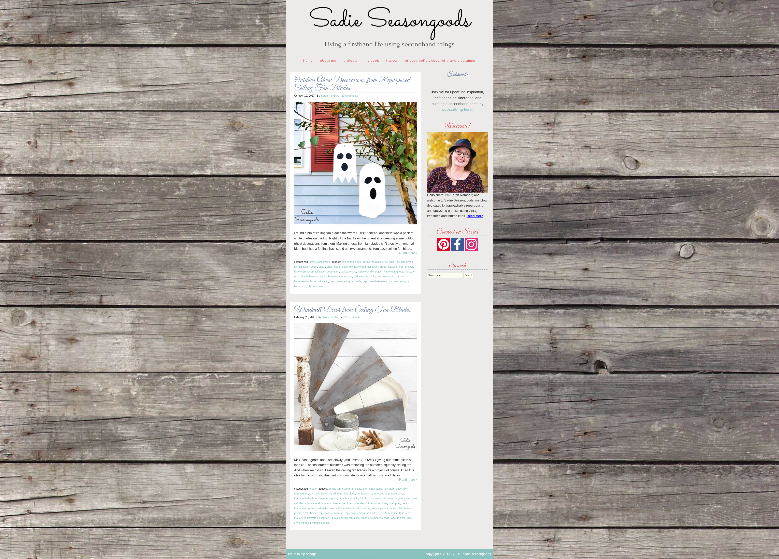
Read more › (408, 253)
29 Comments (350, 95)
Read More (475, 216)
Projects (350, 60)
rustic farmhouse (388, 513)
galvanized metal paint (321, 508)
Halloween (324, 261)
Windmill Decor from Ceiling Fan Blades (352, 310)
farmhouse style (369, 498)
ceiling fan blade (351, 261)
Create (313, 261)
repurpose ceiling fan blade (345, 281)
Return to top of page (302, 554)
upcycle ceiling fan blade (345, 517)
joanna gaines (380, 508)
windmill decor (320, 522)
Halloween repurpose (340, 276)
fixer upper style (377, 503)
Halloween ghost (393, 271)
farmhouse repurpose (324, 498)
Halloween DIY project (370, 271)
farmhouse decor (394, 493)
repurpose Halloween (375, 281)
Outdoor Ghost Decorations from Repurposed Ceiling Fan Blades (352, 84)
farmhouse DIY (302, 498)
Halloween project (316, 276)
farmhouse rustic (348, 498)
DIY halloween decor (305, 266)
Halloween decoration (326, 271)
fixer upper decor (357, 503)
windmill (306, 522)
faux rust (326, 503)
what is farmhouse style (375, 517)
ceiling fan (335, 488)
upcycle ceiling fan (318, 517)
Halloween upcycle (364, 276)
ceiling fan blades (373, 261)
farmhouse (376, 493)
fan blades (363, 493)
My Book (372, 60)
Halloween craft (376, 266)
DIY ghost (390, 261)
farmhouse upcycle (391, 498)
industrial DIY (362, 508)
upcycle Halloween (313, 286)
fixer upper (339, 503)
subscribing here (457, 110)
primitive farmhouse (305, 513)
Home (308, 60)
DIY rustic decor (318, 493)
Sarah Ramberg (330, 95)
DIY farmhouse (393, 488)
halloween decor (303, 271)
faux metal (313, 503)
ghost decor (333, 266)
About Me (328, 60)
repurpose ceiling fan (331, 513)
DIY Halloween (405, 261)
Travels (392, 60)
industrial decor (345, 508)
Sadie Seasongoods (389, 27)
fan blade (349, 493)
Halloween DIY (348, 271)
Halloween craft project (400, 266)
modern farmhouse (400, 508)
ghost (322, 266)
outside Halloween (317, 281)
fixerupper (394, 503)
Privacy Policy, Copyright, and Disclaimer (440, 60)
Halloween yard (385, 276)
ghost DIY (347, 266)
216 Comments (351, 317)
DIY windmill (336, 493)
